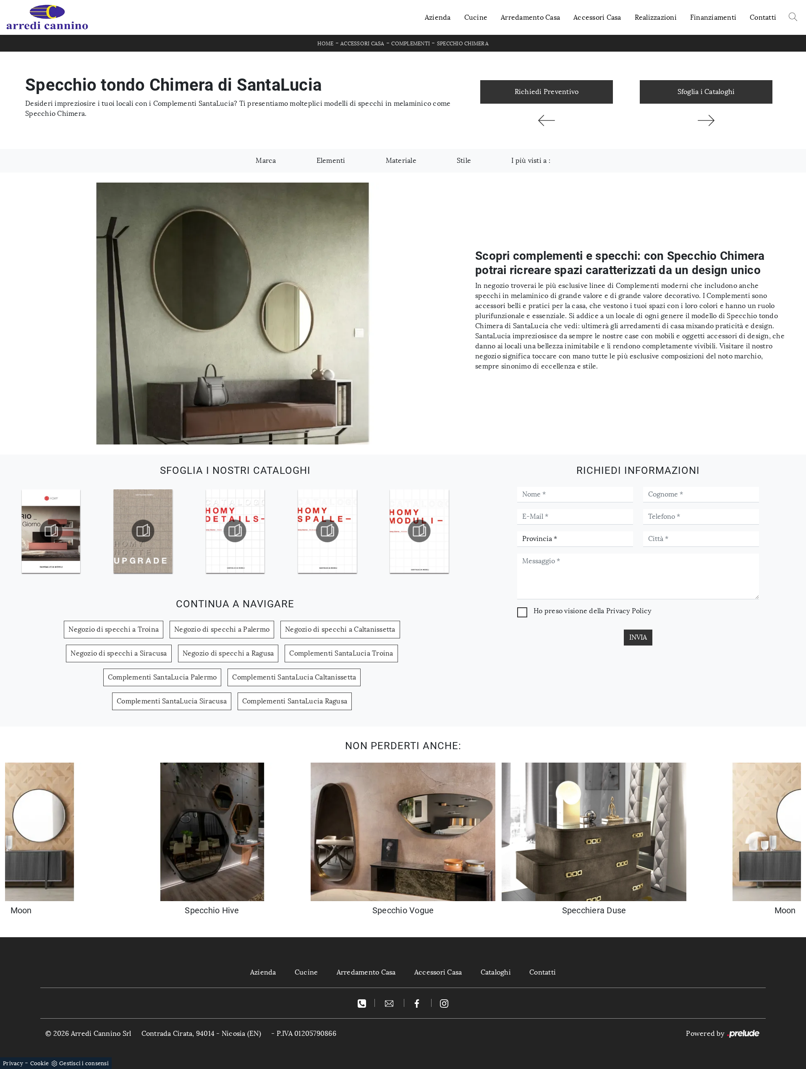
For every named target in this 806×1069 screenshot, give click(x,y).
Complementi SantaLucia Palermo (162, 677)
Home (325, 44)
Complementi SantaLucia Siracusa (172, 701)
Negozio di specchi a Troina (113, 629)
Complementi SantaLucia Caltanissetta (294, 677)
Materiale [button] (401, 161)
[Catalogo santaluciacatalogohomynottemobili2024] (51, 531)
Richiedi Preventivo (547, 92)
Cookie (39, 1063)
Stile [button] (464, 161)
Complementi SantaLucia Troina (341, 653)
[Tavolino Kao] (706, 120)
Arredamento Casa (530, 17)
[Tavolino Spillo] (546, 120)
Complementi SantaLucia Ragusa (294, 701)
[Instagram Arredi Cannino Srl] (444, 1003)
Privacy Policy (629, 611)
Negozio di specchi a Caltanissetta (340, 629)
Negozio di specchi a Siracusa (119, 653)
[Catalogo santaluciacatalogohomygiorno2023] (235, 531)
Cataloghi (496, 972)
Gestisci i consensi (84, 1063)
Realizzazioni (656, 17)
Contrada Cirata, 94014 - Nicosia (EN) (201, 1034)
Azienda (438, 17)
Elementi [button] (331, 161)
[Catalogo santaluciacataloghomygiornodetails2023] (142, 531)
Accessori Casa (597, 17)
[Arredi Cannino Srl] (47, 17)
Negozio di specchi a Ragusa (228, 653)
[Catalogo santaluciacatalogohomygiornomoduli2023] (327, 531)
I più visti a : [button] (530, 161)
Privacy (13, 1063)
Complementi (410, 44)
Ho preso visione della (592, 611)
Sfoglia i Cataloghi (706, 92)
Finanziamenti (713, 17)
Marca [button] (266, 161)
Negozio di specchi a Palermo (222, 629)
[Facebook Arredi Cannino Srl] (418, 1003)
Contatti (763, 17)
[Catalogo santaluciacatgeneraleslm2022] (419, 531)
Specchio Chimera (463, 44)
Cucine (476, 17)
